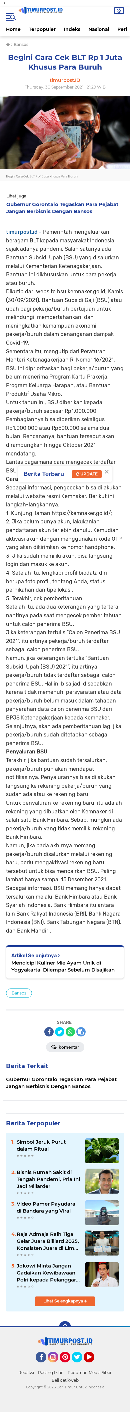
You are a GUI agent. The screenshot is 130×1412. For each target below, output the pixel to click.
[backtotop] (65, 1327)
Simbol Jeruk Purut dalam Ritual (41, 1145)
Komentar (68, 1047)
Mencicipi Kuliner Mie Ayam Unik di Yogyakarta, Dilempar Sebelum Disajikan (63, 966)
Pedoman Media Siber (90, 1372)
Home (13, 29)
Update (88, 473)
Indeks (72, 29)
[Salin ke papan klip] (81, 1031)
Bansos (19, 992)
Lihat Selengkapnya (63, 1300)
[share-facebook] (49, 1031)
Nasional (98, 29)
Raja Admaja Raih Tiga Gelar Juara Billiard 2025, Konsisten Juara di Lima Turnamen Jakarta (48, 1241)
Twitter (80, 1365)
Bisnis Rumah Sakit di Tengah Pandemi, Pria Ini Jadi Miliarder (48, 1179)
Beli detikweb (65, 1380)
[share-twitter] (59, 1031)
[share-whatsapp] (70, 1031)
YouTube (93, 1365)
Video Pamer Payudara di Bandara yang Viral (46, 1207)
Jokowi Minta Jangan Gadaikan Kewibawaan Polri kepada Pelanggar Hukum (46, 1273)
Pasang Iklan (51, 1372)
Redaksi (26, 1372)
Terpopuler (42, 29)
